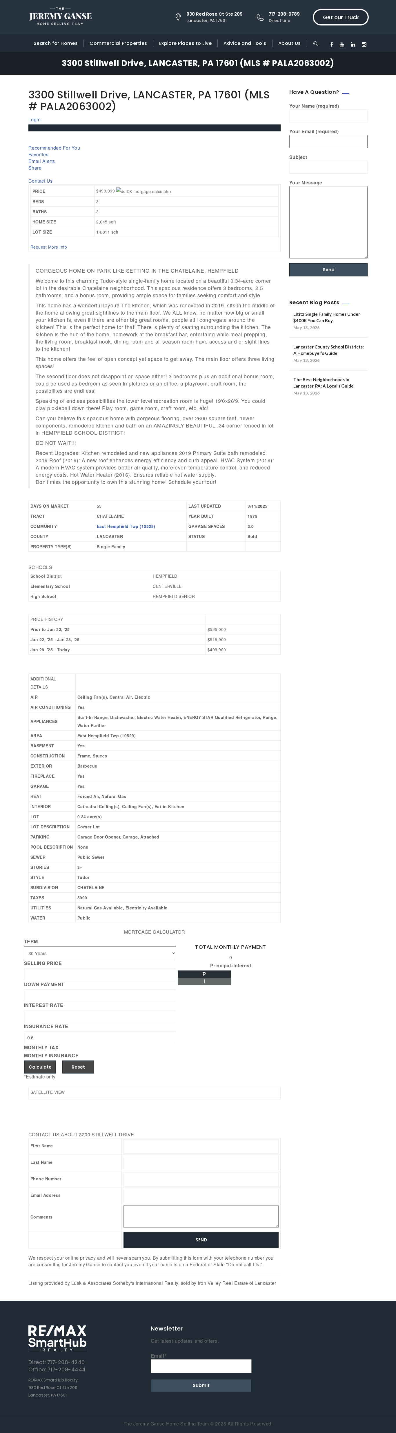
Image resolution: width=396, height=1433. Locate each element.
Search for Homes (56, 43)
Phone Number (45, 1178)
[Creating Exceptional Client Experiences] (60, 17)
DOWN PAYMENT (44, 984)
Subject (298, 157)
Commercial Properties (118, 43)
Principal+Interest (230, 965)
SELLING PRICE (43, 963)
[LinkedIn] (353, 44)
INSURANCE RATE (46, 1026)
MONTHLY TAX (41, 1047)
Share (34, 167)
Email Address (45, 1195)
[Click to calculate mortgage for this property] (144, 191)
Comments (41, 1217)
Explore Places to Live (185, 43)
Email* (159, 1355)
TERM (31, 941)
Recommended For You (54, 147)
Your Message (305, 182)
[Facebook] (331, 44)
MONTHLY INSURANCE (51, 1055)
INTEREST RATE (43, 1005)
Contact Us (40, 180)
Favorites (38, 154)
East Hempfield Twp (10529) (126, 526)
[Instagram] (364, 44)
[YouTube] (342, 44)
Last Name (41, 1162)
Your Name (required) (314, 106)
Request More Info (48, 247)
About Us (289, 43)
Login (34, 119)
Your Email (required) (314, 131)
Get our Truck (341, 17)
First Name (41, 1145)
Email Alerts (41, 161)
